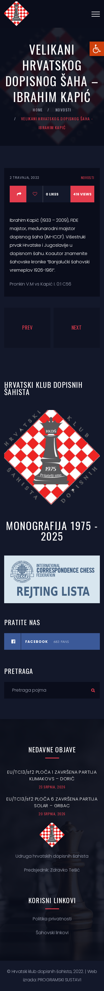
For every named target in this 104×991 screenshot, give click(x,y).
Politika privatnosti (52, 919)
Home (38, 110)
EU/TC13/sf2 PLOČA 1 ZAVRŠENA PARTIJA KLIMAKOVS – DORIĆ (52, 775)
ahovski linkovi (53, 932)
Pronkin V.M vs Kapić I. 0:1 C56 (40, 284)
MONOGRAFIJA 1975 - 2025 (52, 531)
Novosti (63, 110)
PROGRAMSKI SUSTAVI (59, 980)
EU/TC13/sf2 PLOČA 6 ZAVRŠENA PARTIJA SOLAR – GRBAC (52, 802)
